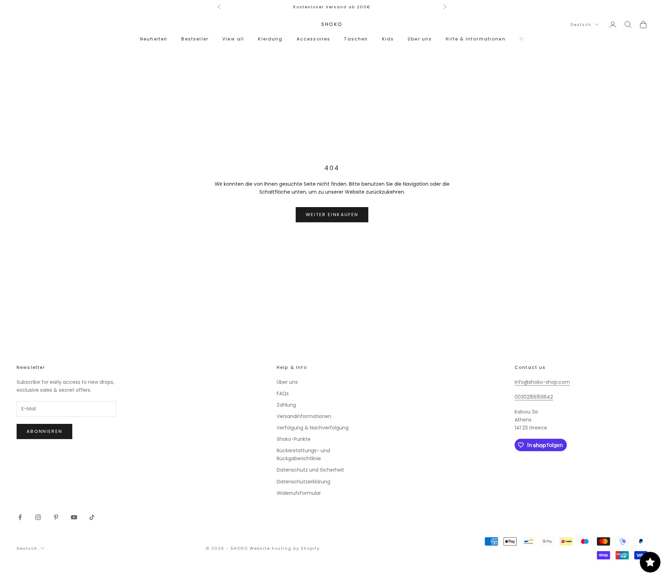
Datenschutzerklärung (303, 481)
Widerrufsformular (299, 493)
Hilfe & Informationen (475, 39)
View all (233, 39)
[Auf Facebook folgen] (20, 517)
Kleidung (270, 39)
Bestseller (195, 39)
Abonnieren (44, 431)
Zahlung (286, 404)
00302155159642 (534, 396)
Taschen (356, 39)
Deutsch (581, 24)
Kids (388, 39)
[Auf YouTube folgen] (74, 517)
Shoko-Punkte (294, 439)
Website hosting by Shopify (285, 548)
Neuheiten (153, 39)
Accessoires (314, 39)
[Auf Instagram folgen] (38, 517)
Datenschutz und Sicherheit (310, 469)
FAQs (283, 393)
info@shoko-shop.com (542, 382)
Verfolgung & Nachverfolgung (313, 427)
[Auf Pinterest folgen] (56, 517)
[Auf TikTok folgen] (92, 517)
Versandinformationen (304, 416)
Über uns (420, 39)
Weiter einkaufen (332, 214)
